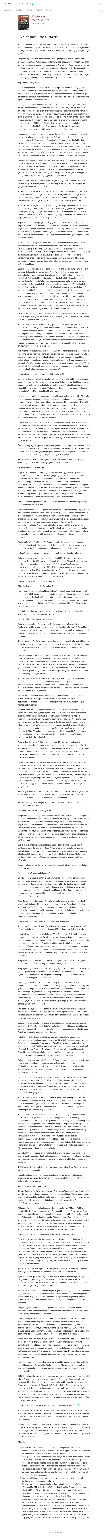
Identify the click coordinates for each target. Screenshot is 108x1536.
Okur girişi (10, 3)
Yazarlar (39, 9)
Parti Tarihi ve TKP (40, 23)
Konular (29, 9)
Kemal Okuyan (38, 16)
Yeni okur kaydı (28, 3)
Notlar (48, 9)
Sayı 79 (40, 19)
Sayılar (19, 9)
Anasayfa (8, 9)
